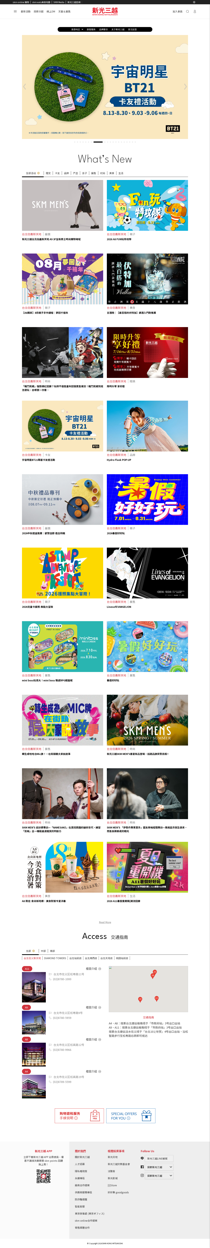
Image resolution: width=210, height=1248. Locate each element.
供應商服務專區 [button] (83, 1192)
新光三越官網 (73, 2)
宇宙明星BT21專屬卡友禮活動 (38, 460)
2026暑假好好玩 (116, 533)
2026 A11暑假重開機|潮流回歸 (123, 901)
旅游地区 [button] (75, 29)
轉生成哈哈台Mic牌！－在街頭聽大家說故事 (46, 754)
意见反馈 (132, 29)
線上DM (51, 11)
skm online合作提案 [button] (86, 1220)
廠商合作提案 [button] (82, 1185)
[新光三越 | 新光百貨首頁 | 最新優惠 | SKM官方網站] (105, 11)
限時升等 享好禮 (116, 386)
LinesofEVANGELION (119, 607)
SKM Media (58, 2)
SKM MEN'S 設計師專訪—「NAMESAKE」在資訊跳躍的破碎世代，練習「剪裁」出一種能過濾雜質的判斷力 (61, 829)
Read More (105, 922)
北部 (29, 951)
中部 (43, 951)
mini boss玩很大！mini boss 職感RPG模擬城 (47, 680)
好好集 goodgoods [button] (118, 1192)
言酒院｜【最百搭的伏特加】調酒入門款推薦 (131, 312)
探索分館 (39, 11)
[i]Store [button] (112, 1185)
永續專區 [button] (80, 1178)
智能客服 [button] (80, 1206)
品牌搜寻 (103, 29)
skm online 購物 (21, 2)
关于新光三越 (117, 29)
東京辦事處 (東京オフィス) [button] (89, 1213)
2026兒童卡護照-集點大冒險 (37, 607)
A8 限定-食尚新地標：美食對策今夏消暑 (44, 901)
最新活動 (26, 11)
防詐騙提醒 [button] (81, 1199)
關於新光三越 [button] (82, 1157)
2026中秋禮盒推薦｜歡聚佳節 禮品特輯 (43, 533)
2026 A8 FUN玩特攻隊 (119, 239)
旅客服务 (91, 29)
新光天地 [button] (113, 1157)
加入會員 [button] (177, 11)
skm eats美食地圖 (41, 2)
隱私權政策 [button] (81, 1171)
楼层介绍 (92, 969)
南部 (52, 951)
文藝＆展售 (64, 11)
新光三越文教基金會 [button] (119, 1164)
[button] (194, 2)
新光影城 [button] (113, 1178)
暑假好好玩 (113, 680)
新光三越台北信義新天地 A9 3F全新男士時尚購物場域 (51, 239)
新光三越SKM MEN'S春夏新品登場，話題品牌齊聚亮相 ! (137, 754)
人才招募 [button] (80, 1164)
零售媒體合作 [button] (82, 1227)
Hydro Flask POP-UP (119, 460)
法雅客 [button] (111, 1171)
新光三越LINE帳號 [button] (157, 1158)
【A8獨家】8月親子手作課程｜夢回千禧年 (45, 312)
